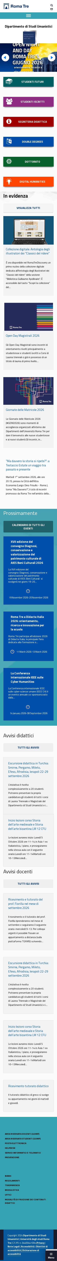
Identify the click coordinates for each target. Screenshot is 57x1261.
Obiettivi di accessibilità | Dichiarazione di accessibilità (28, 1250)
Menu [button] (51, 1257)
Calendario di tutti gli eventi (28, 527)
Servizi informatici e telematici (23, 1152)
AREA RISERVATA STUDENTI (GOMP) (23, 1138)
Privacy (40, 1243)
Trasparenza (12, 1185)
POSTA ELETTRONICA (15, 1143)
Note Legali (14, 1246)
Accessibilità (27, 1246)
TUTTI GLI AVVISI (28, 884)
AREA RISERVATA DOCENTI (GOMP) (22, 1133)
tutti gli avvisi (28, 747)
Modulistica (12, 1190)
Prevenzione (12, 1157)
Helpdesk (10, 1148)
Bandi (8, 1175)
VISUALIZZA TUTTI (28, 208)
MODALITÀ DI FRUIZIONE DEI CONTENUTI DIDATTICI (25, 1201)
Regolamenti (12, 1180)
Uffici (8, 1194)
